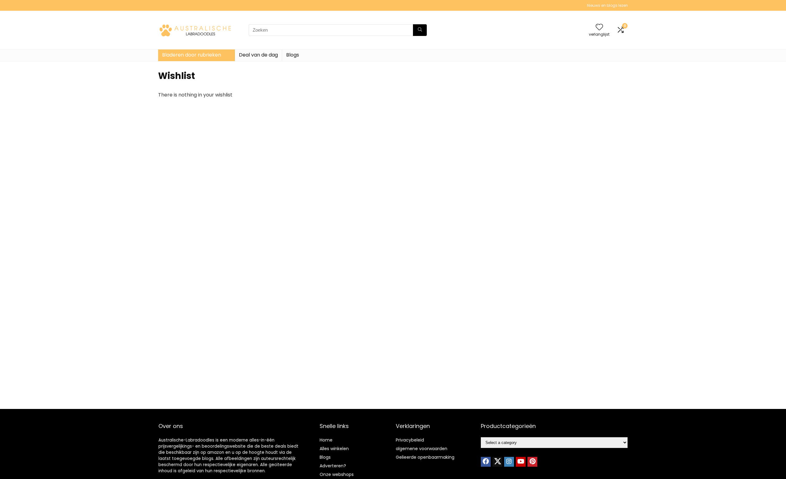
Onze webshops (337, 474)
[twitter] (497, 462)
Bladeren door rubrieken (191, 54)
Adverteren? (333, 466)
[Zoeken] (420, 30)
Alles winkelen (334, 449)
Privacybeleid (410, 440)
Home (326, 440)
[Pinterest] (532, 462)
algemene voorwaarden (421, 449)
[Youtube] (521, 462)
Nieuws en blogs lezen (607, 5)
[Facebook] (486, 462)
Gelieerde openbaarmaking (425, 457)
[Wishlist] (599, 27)
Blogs (292, 54)
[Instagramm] (509, 462)
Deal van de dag (258, 54)
